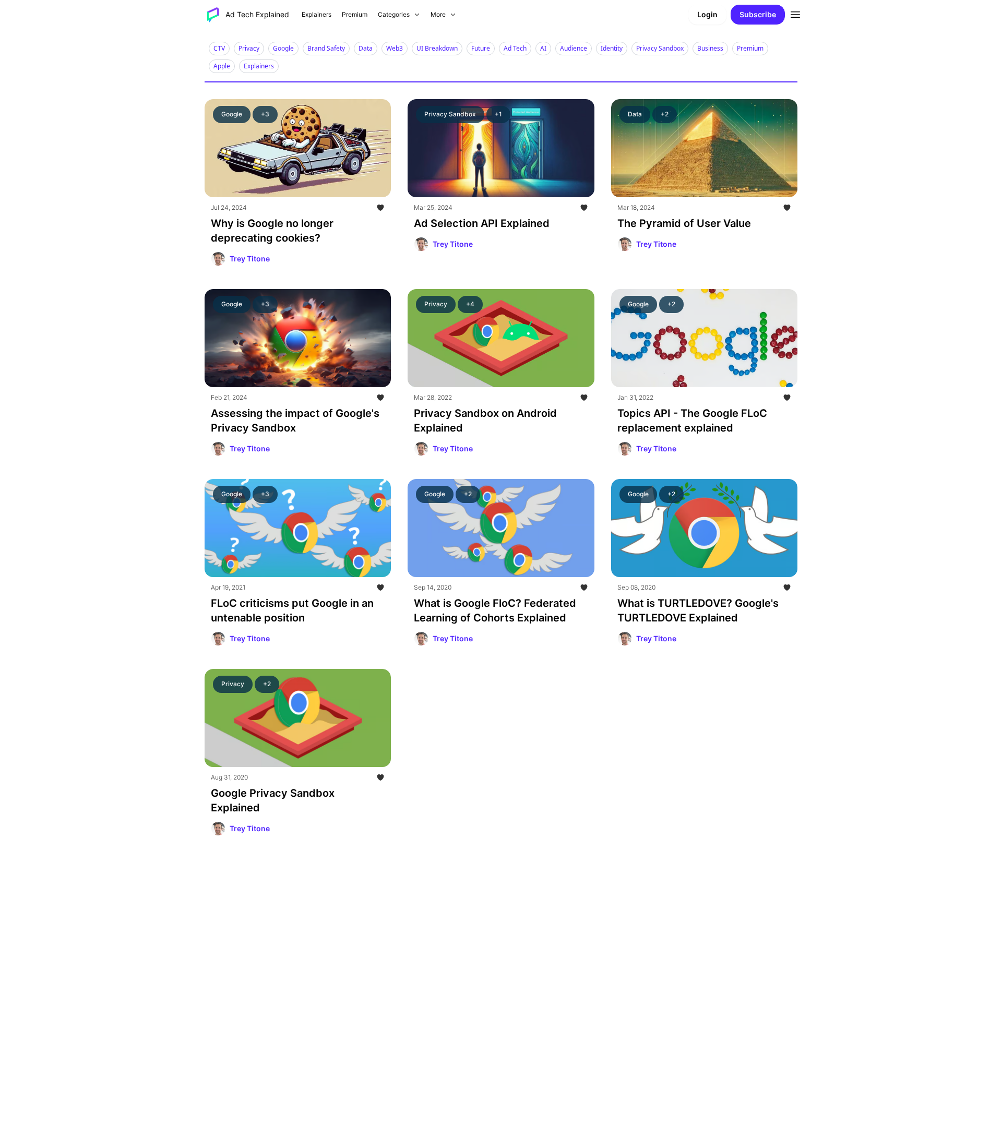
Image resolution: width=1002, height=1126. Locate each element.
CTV (219, 48)
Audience (573, 48)
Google (283, 48)
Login (707, 14)
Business (710, 48)
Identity (612, 48)
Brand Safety (326, 48)
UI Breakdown (437, 48)
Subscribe (757, 14)
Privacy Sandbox (660, 48)
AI (543, 48)
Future (480, 48)
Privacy (248, 48)
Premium (750, 48)
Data (366, 48)
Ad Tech (515, 48)
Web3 (394, 48)
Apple (221, 66)
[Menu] (795, 13)
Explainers (259, 66)
